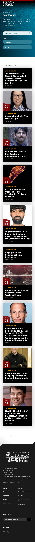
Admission (21, 488)
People (5, 499)
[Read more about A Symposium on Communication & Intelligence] (17, 255)
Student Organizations (24, 491)
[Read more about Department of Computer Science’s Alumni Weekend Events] (17, 282)
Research (5, 492)
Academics (6, 495)
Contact (20, 495)
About (5, 488)
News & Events (7, 503)
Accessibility (21, 504)
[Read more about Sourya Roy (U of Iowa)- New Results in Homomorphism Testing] (17, 144)
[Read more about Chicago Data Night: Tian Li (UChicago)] (17, 107)
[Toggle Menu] (32, 4)
